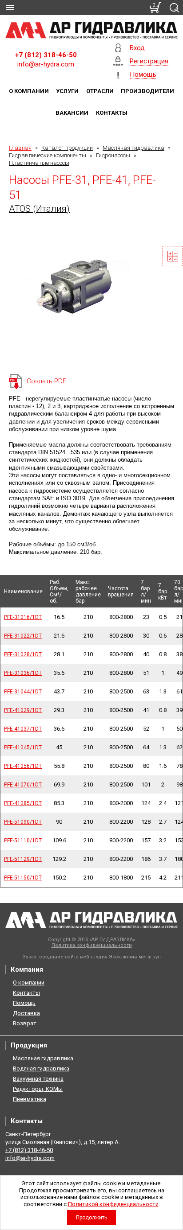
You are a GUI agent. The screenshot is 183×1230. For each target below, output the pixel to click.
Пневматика (29, 1099)
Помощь (24, 1003)
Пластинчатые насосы (39, 163)
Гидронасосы (113, 155)
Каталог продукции (67, 147)
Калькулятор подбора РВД (173, 256)
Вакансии (72, 112)
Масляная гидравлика (133, 147)
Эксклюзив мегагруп (135, 957)
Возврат (24, 1023)
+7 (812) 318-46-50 (46, 55)
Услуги (67, 91)
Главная (20, 147)
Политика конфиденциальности (92, 945)
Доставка (26, 1013)
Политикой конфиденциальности (113, 1204)
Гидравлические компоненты (47, 155)
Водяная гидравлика (41, 1068)
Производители (147, 91)
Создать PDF (46, 381)
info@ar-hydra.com (45, 64)
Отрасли (100, 91)
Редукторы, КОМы (38, 1089)
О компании (29, 91)
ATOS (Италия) (39, 208)
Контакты (111, 112)
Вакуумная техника (38, 1078)
